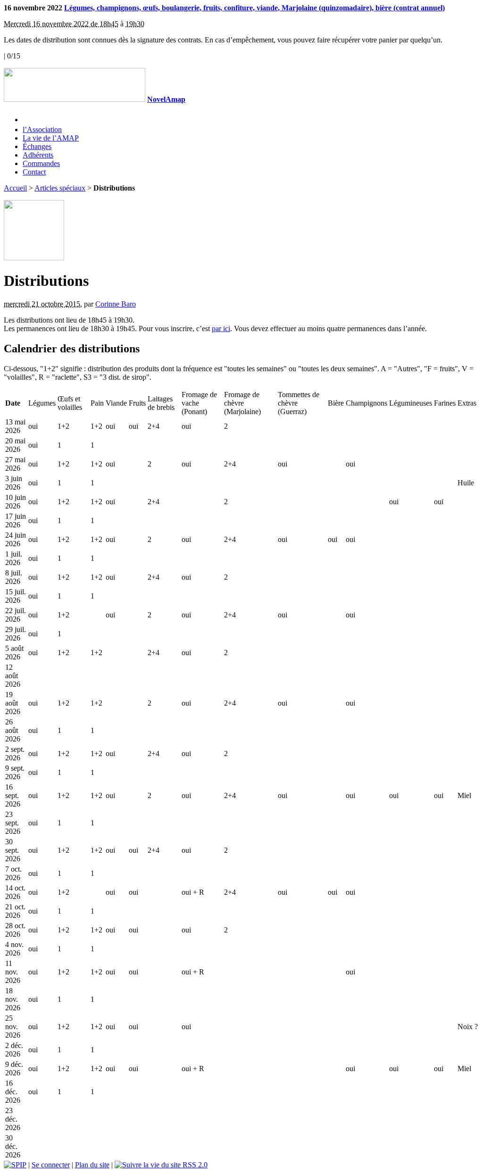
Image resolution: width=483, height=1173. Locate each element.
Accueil (15, 188)
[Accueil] (74, 99)
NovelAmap (166, 99)
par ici (221, 328)
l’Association (42, 129)
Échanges (37, 146)
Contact (34, 172)
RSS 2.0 (194, 1165)
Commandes (41, 163)
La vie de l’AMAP (51, 138)
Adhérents (38, 155)
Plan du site (92, 1165)
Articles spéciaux (59, 188)
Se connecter (51, 1165)
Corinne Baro (115, 304)
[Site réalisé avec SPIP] (15, 1165)
